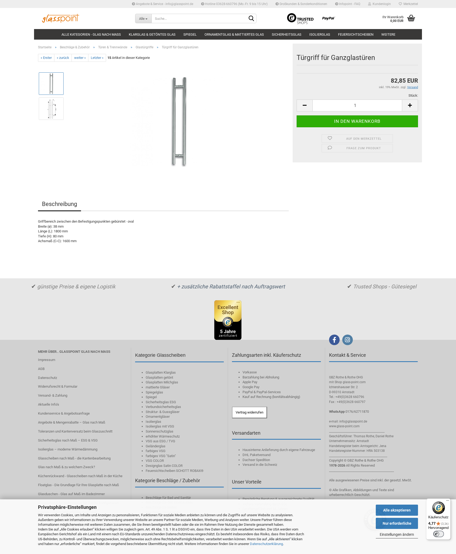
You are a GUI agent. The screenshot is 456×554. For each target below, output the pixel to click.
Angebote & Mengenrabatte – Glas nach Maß (71, 422)
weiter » (80, 58)
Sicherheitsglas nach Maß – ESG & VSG (68, 440)
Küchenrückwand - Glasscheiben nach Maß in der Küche (80, 476)
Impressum (46, 360)
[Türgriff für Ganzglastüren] (178, 121)
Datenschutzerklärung (266, 544)
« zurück (63, 58)
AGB (41, 369)
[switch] (438, 534)
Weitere (388, 34)
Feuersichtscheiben (355, 34)
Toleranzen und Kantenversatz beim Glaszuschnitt (75, 431)
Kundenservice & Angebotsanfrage (64, 413)
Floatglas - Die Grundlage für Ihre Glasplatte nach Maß (78, 485)
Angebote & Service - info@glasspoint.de (164, 4)
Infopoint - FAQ (349, 4)
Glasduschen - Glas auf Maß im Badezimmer (71, 494)
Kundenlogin (381, 4)
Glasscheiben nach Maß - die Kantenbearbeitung (74, 458)
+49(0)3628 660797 (351, 402)
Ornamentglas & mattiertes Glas (234, 34)
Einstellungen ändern (397, 534)
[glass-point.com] (82, 18)
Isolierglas (319, 34)
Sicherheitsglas (286, 34)
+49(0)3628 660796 (349, 397)
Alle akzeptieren (397, 510)
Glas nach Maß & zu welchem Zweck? (66, 467)
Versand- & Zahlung (52, 395)
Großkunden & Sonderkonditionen (303, 4)
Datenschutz (47, 378)
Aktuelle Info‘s (48, 404)
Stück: (413, 95)
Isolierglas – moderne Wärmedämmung (67, 449)
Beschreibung (59, 204)
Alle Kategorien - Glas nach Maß (91, 34)
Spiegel (190, 34)
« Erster (46, 58)
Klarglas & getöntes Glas (152, 34)
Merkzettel (410, 4)
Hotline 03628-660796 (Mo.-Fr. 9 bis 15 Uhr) (236, 4)
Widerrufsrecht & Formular (57, 386)
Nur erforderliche (397, 523)
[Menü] (447, 502)
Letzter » (97, 58)
